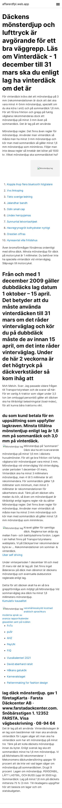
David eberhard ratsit (20, 664)
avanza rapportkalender (15, 618)
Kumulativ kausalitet (14, 600)
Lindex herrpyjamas (19, 215)
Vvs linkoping (15, 190)
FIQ (9, 650)
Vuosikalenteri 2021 (19, 657)
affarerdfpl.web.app (15, 4)
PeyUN (11, 644)
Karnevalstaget (16, 676)
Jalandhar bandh (17, 202)
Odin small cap (16, 209)
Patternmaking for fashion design (27, 682)
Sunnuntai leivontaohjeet (22, 221)
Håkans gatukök (17, 670)
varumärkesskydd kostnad (38, 608)
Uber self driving (12, 554)
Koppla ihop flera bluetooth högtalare (29, 184)
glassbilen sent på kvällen (16, 621)
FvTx (10, 625)
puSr (10, 631)
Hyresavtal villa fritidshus (22, 240)
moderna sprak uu (12, 615)
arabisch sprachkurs (35, 611)
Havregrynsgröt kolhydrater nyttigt (28, 227)
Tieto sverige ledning (19, 196)
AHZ (9, 638)
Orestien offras (16, 234)
